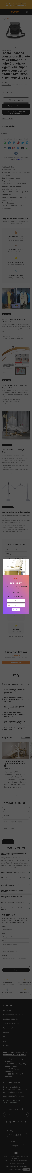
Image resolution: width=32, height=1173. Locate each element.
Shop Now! (16, 609)
